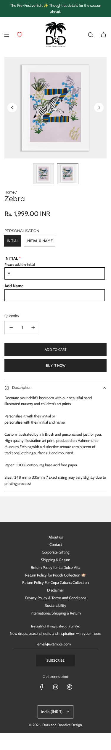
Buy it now (55, 365)
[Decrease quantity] (11, 327)
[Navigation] (6, 34)
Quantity (11, 316)
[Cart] (103, 34)
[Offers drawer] (19, 34)
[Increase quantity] (33, 327)
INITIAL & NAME (39, 240)
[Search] (90, 34)
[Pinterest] (69, 686)
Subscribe (55, 660)
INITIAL (13, 240)
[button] (12, 107)
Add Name (13, 285)
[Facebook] (41, 686)
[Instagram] (55, 686)
